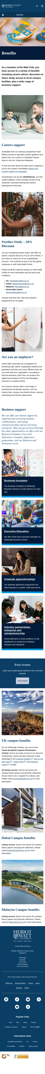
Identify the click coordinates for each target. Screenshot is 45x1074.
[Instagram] (39, 1012)
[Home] (3, 15)
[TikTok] (28, 1020)
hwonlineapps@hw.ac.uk (17, 295)
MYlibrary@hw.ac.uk (16, 932)
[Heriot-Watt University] (11, 6)
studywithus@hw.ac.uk (20, 284)
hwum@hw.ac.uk (22, 289)
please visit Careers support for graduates (20, 171)
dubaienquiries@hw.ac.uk (23, 286)
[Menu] (41, 6)
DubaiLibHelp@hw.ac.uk (18, 856)
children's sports (20, 770)
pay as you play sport (22, 767)
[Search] (37, 6)
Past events (22, 686)
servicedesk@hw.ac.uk (12, 787)
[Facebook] (17, 1012)
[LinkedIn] (6, 1012)
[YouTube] (17, 1020)
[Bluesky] (28, 1012)
